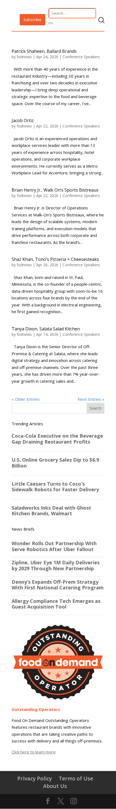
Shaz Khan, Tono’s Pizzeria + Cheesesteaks (55, 259)
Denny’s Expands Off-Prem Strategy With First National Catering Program (58, 585)
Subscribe (32, 19)
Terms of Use (76, 778)
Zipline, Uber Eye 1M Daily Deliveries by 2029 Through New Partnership (56, 565)
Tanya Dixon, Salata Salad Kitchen (46, 329)
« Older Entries (26, 399)
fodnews (24, 56)
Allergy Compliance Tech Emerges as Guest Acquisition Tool (56, 604)
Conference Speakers (81, 56)
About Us (55, 786)
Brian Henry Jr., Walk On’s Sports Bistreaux (55, 190)
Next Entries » (91, 399)
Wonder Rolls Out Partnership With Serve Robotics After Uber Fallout (54, 546)
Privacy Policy (34, 778)
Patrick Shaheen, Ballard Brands (44, 51)
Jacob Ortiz (23, 120)
